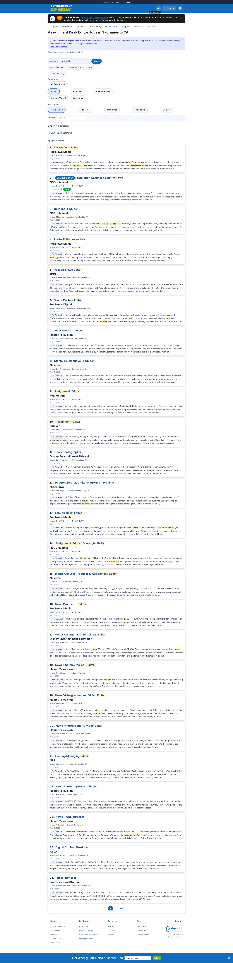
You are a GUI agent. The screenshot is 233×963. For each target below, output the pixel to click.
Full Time (85, 109)
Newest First (54, 133)
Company (78, 98)
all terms (61, 67)
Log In (171, 8)
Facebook (112, 935)
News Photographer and (76, 786)
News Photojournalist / (74, 665)
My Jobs (81, 26)
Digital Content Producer (72, 847)
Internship (78, 91)
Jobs (55, 26)
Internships (67, 26)
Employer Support (86, 938)
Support (125, 26)
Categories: (53, 79)
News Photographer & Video (79, 725)
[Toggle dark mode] (158, 8)
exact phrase (86, 67)
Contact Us (55, 943)
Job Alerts (112, 26)
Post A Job (83, 927)
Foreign (68, 513)
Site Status (141, 927)
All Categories (57, 84)
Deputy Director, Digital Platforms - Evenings (85, 482)
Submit (157, 958)
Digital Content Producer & (86, 573)
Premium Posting (86, 931)
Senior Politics (68, 300)
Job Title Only (58, 74)
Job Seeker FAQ (57, 931)
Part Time (112, 109)
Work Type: (53, 104)
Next (121, 908)
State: (52, 118)
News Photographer (67, 452)
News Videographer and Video (80, 695)
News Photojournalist (70, 816)
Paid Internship (103, 91)
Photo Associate (69, 239)
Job (55, 91)
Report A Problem (57, 927)
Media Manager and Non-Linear (80, 634)
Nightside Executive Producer (74, 361)
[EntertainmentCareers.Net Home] (61, 8)
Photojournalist (66, 877)
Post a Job (125, 2)
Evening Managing (71, 756)
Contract (167, 109)
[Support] (180, 8)
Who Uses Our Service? (89, 935)
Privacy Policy (143, 935)
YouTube (112, 927)
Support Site (55, 938)
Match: (52, 67)
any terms (72, 67)
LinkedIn (111, 931)
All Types (58, 109)
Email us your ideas (59, 47)
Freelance (140, 109)
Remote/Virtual (58, 98)
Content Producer (66, 209)
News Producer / (70, 604)
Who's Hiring (95, 26)
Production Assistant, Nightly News (99, 177)
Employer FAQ (56, 935)
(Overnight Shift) (79, 543)
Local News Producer (68, 330)
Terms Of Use (143, 931)
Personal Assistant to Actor (95, 17)
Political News (68, 269)
